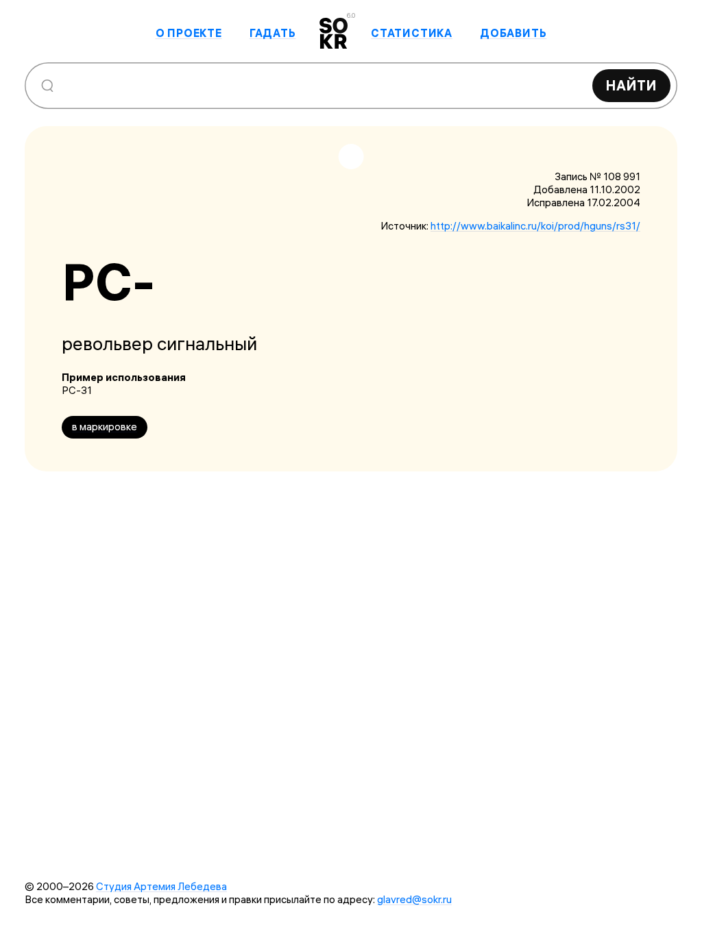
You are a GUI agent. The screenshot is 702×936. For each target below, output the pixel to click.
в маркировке (104, 426)
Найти (631, 85)
